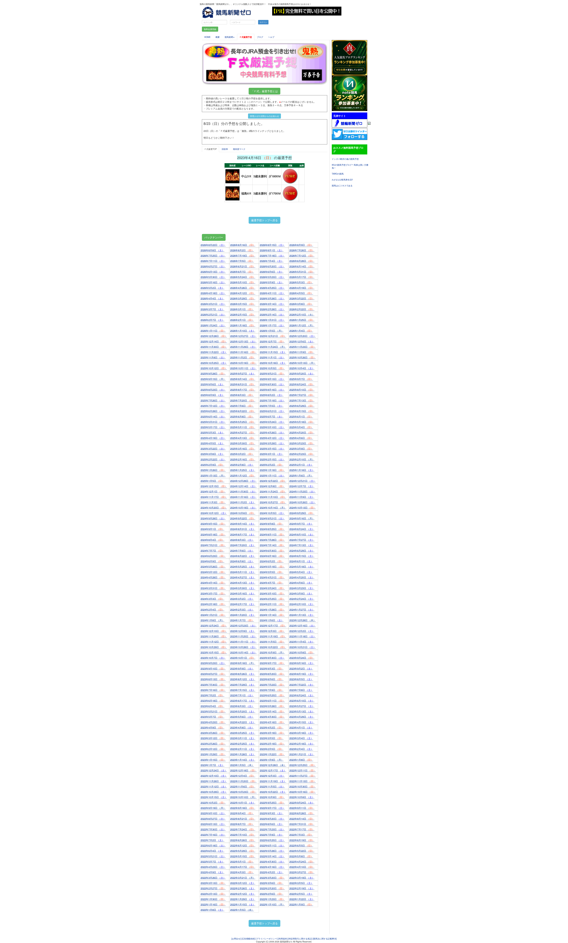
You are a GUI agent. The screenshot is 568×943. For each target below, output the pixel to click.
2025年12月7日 (272, 341)
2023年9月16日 (301, 663)
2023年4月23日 (213, 722)
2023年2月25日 (242, 743)
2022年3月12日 (242, 883)
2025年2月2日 (272, 464)
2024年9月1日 (212, 529)
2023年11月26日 (214, 636)
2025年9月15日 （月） (213, 379)
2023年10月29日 (214, 647)
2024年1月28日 (272, 609)
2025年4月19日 (213, 438)
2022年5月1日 (242, 861)
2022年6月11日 (272, 845)
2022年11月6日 (242, 786)
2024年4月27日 (242, 577)
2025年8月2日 (272, 395)
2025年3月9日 (301, 448)
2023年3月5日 (272, 738)
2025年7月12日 (213, 406)
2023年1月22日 (272, 754)
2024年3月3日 (212, 599)
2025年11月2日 (242, 357)
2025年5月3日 (212, 432)
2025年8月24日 (301, 384)
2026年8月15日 (272, 245)
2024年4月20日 (301, 577)
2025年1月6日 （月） (301, 475)
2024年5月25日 (242, 566)
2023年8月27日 (213, 674)
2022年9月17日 (272, 808)
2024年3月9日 (301, 593)
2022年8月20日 (272, 818)
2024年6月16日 (272, 556)
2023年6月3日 (242, 706)
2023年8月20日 (272, 674)
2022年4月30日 (272, 861)
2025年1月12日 (242, 475)
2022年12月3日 (272, 775)
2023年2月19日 (272, 743)
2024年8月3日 (242, 540)
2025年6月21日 (272, 411)
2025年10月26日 (302, 357)
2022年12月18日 (243, 770)
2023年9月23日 (213, 663)
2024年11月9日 (301, 497)
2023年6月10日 (301, 700)
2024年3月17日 (213, 593)
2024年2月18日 (213, 604)
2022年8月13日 (213, 824)
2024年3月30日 (242, 588)
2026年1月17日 (272, 325)
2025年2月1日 (301, 464)
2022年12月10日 (214, 775)
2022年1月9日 (301, 904)
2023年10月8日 (301, 652)
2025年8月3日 (242, 395)
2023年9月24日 (301, 658)
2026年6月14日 (301, 266)
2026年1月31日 (272, 320)
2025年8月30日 (272, 384)
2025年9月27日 (242, 373)
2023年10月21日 (302, 647)
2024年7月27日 (301, 540)
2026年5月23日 (272, 277)
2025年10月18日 (273, 363)
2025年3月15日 (272, 448)
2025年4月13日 (242, 438)
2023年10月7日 (213, 658)
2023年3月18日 (301, 733)
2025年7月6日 (242, 406)
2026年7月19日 (242, 255)
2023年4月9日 (212, 727)
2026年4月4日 (212, 298)
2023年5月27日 (301, 706)
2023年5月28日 (272, 706)
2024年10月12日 (214, 513)
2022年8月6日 (272, 824)
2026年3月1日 (242, 309)
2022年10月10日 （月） (243, 797)
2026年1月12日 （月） (301, 325)
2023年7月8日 (301, 690)
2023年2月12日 (213, 749)
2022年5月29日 (242, 851)
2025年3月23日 (301, 443)
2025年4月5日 (212, 443)
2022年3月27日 (301, 872)
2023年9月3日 (272, 668)
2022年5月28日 (272, 851)
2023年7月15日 (242, 690)
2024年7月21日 (213, 545)
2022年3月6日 (272, 883)
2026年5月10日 (242, 282)
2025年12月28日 (214, 336)
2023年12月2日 (301, 631)
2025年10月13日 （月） (302, 363)
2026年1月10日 (242, 330)
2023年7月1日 (242, 695)
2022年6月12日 (242, 845)
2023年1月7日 (212, 765)
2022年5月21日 (213, 856)
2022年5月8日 (301, 856)
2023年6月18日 (213, 700)
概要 (218, 36)
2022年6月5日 (301, 845)
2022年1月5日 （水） (242, 910)
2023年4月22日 (242, 722)
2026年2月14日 (272, 314)
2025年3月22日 (213, 448)
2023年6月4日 (212, 706)
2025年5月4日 (301, 427)
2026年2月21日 (213, 314)
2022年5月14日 (272, 856)
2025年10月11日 (243, 368)
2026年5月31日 (301, 271)
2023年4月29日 (301, 716)
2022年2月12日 (242, 894)
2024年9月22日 (242, 518)
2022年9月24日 (301, 802)
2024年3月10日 (272, 593)
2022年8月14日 (301, 818)
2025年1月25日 (242, 470)
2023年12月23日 (243, 625)
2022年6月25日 (272, 840)
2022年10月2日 (213, 802)
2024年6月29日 (301, 550)
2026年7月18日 (272, 255)
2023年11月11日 (243, 641)
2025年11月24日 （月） (273, 347)
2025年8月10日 (301, 389)
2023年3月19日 (272, 733)
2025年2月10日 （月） (301, 459)
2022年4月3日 (242, 872)
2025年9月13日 (272, 379)
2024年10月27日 (273, 502)
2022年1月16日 (213, 904)
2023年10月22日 (273, 647)
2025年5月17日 (213, 427)
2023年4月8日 (242, 727)
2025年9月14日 (242, 379)
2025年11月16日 (243, 352)
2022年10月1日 (242, 802)
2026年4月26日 (242, 288)
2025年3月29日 (272, 443)
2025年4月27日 (242, 432)
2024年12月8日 (272, 486)
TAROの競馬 (338, 173)
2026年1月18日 (242, 325)
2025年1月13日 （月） (213, 475)
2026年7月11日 (213, 261)
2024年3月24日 (272, 588)
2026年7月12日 (301, 255)
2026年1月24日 (213, 325)
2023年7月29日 (242, 684)
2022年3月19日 (301, 877)
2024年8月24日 (301, 529)
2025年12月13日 (243, 341)
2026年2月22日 (301, 309)
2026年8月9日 (301, 245)
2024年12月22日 (273, 481)
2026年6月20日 (272, 266)
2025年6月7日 (272, 416)
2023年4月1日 (301, 727)
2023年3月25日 (242, 733)
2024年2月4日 (212, 609)
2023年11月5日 (272, 641)
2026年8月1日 (272, 250)
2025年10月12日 (214, 368)
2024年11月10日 (273, 497)
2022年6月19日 (301, 840)
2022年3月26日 (213, 877)
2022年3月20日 (272, 877)
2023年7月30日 (213, 684)
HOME (207, 36)
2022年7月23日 (272, 829)
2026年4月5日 (301, 293)
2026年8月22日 (213, 245)
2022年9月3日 (272, 813)
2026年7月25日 (213, 255)
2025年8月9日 (212, 395)
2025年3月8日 (212, 454)
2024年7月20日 (242, 545)
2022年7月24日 (242, 829)
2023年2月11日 (242, 749)
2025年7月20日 (242, 400)
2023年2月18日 (301, 743)
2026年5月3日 (301, 282)
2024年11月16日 (243, 497)
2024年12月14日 (243, 486)
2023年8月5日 (301, 679)
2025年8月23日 (213, 389)
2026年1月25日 (301, 320)
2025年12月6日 (301, 341)
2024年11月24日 (273, 491)
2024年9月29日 (301, 513)
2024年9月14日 (242, 523)
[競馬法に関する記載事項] (325, 938)
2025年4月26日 (272, 432)
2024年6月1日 (301, 561)
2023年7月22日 (301, 684)
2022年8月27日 (213, 818)
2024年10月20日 (214, 507)
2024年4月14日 (213, 582)
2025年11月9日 (301, 352)
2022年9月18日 (242, 808)
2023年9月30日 (272, 658)
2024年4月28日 (213, 577)
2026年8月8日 (212, 250)
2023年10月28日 (243, 647)
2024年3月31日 (213, 588)
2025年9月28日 (213, 373)
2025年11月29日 (243, 347)
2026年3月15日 (242, 304)
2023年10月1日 (242, 658)
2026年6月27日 (213, 266)
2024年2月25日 (272, 599)
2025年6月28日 (213, 411)
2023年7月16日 (213, 690)
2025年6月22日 (242, 411)
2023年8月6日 (272, 679)
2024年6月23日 (213, 556)
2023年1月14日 (242, 759)
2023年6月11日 (272, 700)
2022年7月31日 (301, 824)
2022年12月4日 (242, 775)
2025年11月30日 (214, 347)
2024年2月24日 (301, 599)
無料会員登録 (210, 29)
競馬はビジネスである (342, 185)
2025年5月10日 (272, 427)
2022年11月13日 (302, 781)
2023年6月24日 (301, 695)
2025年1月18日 (301, 470)
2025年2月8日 (242, 464)
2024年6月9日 (212, 561)
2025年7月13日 (301, 400)
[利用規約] (283, 938)
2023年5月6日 (242, 716)
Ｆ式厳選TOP (210, 149)
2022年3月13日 (213, 883)
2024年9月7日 (301, 523)
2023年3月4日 (301, 738)
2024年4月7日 (272, 582)
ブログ (260, 36)
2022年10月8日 (301, 797)
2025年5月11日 (242, 427)
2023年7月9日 (272, 690)
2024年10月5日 (272, 513)
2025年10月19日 (243, 363)
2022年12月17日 (273, 770)
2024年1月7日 (242, 620)
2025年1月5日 (212, 481)
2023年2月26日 (213, 743)
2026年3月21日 (213, 304)
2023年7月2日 (212, 695)
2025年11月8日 (213, 357)
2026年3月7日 (212, 309)
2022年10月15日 (214, 797)
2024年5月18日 (301, 566)
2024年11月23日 (302, 491)
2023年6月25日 (272, 695)
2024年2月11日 (272, 604)
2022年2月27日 (213, 888)
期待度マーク (239, 149)
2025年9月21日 (272, 373)
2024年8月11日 (272, 534)
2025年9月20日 (301, 373)
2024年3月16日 (242, 593)
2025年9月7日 (301, 379)
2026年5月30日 (213, 277)
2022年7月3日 (301, 834)
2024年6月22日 (242, 556)
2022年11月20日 (243, 781)
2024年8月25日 (272, 529)
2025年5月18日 (301, 422)
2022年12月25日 (302, 765)
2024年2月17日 (242, 604)
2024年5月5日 (272, 572)
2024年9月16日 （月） (301, 518)
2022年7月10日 (242, 834)
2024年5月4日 (301, 572)
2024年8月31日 (242, 529)
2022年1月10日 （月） (272, 904)
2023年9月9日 (242, 668)
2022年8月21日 (242, 818)
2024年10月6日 (242, 513)
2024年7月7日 (212, 550)
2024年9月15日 (213, 523)
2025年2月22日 (213, 459)
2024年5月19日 (272, 566)
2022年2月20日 (272, 888)
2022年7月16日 (213, 834)
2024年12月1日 (213, 491)
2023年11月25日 (243, 636)
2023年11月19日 (273, 636)
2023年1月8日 (301, 759)
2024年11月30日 (243, 491)
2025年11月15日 (273, 352)
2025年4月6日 (301, 438)
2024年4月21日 (272, 577)
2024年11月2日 (242, 502)
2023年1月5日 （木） (242, 765)
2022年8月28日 (301, 813)
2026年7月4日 (272, 261)
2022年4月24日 (301, 861)
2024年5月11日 (242, 572)
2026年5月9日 (272, 282)
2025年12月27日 (243, 336)
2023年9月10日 (213, 668)
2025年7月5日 (272, 406)
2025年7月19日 (272, 400)
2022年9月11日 (301, 808)
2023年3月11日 (242, 738)
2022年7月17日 (301, 829)
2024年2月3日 (242, 609)
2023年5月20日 (242, 711)
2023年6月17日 (242, 700)
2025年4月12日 (272, 438)
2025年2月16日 (242, 459)
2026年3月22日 (301, 298)
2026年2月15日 (242, 314)
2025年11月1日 (272, 357)
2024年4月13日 (242, 582)
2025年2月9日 (212, 464)
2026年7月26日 (301, 250)
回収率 (225, 149)
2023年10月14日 (243, 652)
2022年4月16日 (272, 867)
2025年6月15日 (301, 411)
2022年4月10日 (301, 867)
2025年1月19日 (272, 470)
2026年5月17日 (301, 277)
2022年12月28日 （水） (273, 765)
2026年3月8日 (301, 304)
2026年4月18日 (213, 293)
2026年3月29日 (242, 298)
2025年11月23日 (302, 347)
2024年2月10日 (301, 604)
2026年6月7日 (242, 271)
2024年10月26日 (302, 502)
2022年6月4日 (212, 851)
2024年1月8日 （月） (212, 620)
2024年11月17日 (214, 497)
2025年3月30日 (242, 443)
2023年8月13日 (213, 679)
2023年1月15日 (213, 759)
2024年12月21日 (302, 481)
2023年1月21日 (301, 754)
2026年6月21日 (242, 266)
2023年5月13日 (301, 711)
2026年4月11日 (272, 293)
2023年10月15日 (214, 652)
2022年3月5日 (301, 883)
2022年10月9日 (272, 797)
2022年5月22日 (301, 851)
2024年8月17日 (242, 534)
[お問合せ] (236, 938)
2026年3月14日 (272, 304)
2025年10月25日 (214, 363)
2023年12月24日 (214, 625)
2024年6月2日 (272, 561)
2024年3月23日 (301, 588)
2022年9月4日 (242, 813)
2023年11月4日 (301, 641)
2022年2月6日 (272, 894)
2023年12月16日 (302, 625)
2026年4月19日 (301, 288)
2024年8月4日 (212, 540)
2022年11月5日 (272, 786)
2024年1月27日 (301, 609)
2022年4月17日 (242, 867)
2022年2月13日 (213, 894)
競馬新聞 (229, 36)
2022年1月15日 (242, 904)
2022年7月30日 (213, 829)
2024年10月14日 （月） (273, 507)
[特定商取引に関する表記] (300, 938)
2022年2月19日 (301, 888)
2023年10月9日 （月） (272, 652)
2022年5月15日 (242, 856)
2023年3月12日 (213, 738)
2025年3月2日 (242, 454)
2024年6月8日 (242, 561)
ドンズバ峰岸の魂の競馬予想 (345, 158)
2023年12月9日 (242, 631)
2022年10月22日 (273, 792)
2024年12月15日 (214, 486)
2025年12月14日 (214, 341)
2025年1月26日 (213, 470)
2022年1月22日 (301, 899)
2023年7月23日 (272, 684)
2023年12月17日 (273, 625)
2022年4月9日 (212, 872)
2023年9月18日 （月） (242, 663)
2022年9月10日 (213, 813)
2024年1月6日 (272, 620)
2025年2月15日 (272, 459)
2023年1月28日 (242, 754)
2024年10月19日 (243, 507)
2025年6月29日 (301, 406)
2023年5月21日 (213, 711)
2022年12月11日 (302, 770)
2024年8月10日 (301, 534)
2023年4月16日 (272, 722)
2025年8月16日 (272, 389)
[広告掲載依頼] (248, 938)
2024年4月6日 (301, 582)
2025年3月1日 (272, 454)
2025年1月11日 (272, 475)
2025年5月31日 (213, 422)
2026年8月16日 (242, 245)
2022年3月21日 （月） (242, 877)
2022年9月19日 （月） (213, 808)
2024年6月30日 (272, 550)
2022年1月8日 (212, 910)
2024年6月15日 (301, 556)
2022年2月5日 (301, 894)
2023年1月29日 (213, 754)
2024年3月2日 (242, 599)
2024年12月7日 (301, 486)
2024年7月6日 (242, 550)
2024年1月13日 (301, 615)
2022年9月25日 (272, 802)
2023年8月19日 (301, 674)
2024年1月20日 (242, 615)
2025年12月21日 (273, 336)
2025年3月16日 (242, 448)
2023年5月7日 (212, 716)
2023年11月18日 (302, 636)
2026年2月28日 (272, 309)
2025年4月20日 (301, 432)
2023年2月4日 (301, 749)
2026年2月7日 (212, 320)
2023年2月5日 (272, 749)
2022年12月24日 (214, 770)
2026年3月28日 (272, 298)
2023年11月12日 (214, 641)
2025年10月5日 (272, 368)
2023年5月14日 (272, 711)
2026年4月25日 (272, 288)
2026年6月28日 (301, 261)
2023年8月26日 (242, 674)
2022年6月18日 (213, 845)
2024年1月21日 (213, 615)
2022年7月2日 (212, 840)
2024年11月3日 (213, 502)
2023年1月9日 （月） (272, 759)
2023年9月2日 (301, 668)
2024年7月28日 (272, 540)
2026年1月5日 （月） (272, 330)
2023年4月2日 (272, 727)
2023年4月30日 (272, 716)
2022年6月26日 (242, 840)
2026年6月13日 (213, 271)
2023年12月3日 (272, 631)
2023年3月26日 (213, 733)
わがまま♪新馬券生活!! (342, 179)
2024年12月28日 (243, 481)
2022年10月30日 (302, 786)
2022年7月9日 (272, 834)
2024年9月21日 (272, 518)
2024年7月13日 (301, 545)
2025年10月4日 (301, 368)
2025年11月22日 (214, 352)
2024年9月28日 (213, 518)
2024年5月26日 (213, 566)
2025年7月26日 (213, 400)
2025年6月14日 (213, 416)
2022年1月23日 (272, 899)
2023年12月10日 (214, 631)
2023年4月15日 (301, 722)
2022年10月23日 (243, 792)
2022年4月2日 (272, 872)
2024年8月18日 (213, 534)
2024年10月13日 (302, 507)
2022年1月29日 (242, 899)
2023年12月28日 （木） (302, 620)
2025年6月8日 (242, 416)
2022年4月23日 (213, 867)
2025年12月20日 (302, 336)
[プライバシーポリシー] (266, 938)
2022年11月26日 (214, 781)
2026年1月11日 (213, 330)
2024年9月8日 (272, 523)
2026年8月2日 (242, 250)
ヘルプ (271, 36)
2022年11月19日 (273, 781)
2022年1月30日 (213, 899)
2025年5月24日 (272, 422)
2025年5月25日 (242, 422)
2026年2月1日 (242, 320)
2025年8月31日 (242, 384)
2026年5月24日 (242, 277)
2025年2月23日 (301, 454)
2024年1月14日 (272, 615)
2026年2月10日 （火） (301, 314)
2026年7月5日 (242, 261)
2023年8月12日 (242, 679)
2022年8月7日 (242, 824)
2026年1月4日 (301, 330)
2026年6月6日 (272, 271)
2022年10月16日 (302, 792)
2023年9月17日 (272, 663)
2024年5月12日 (213, 572)
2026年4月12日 (242, 293)
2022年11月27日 (302, 775)
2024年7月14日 (272, 545)
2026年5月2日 (212, 288)
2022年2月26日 (242, 888)
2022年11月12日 (214, 786)
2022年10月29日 (214, 792)
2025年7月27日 (301, 395)
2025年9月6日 (212, 384)
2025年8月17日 (242, 389)
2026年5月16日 (213, 282)
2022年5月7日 (212, 861)
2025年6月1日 (301, 416)
